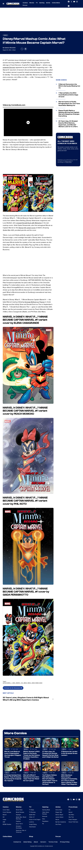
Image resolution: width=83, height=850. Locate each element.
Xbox (43, 819)
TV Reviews (32, 812)
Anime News (59, 810)
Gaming (41, 2)
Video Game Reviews (45, 813)
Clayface (18, 821)
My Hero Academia (61, 822)
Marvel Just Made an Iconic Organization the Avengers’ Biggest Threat (12, 754)
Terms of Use (68, 161)
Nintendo (44, 816)
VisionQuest (32, 827)
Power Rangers (73, 819)
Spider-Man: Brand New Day (21, 818)
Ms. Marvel (35, 62)
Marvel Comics (31, 683)
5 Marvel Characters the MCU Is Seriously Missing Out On (69, 86)
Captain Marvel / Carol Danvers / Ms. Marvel (15, 683)
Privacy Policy (68, 162)
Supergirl (18, 814)
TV (37, 2)
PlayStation (45, 821)
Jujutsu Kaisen (59, 817)
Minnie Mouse (39, 683)
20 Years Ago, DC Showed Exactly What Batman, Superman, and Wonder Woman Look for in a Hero (68, 123)
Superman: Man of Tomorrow (21, 831)
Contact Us (17, 842)
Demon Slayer (59, 814)
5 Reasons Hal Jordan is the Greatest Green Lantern (69, 753)
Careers (43, 842)
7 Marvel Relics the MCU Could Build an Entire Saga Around (68, 95)
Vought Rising (33, 824)
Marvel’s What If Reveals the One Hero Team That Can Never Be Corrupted (31, 777)
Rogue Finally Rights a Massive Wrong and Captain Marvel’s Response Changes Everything (69, 113)
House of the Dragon (34, 819)
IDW (4, 822)
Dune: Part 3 (19, 823)
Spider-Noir (32, 814)
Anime (48, 2)
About (36, 842)
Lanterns (31, 822)
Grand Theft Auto (73, 822)
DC (3, 817)
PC (43, 823)
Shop (31, 836)
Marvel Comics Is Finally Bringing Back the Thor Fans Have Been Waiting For (69, 103)
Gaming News (46, 810)
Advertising (27, 842)
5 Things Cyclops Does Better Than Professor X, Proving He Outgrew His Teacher (12, 777)
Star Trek (71, 817)
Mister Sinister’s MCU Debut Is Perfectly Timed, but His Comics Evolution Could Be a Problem (31, 755)
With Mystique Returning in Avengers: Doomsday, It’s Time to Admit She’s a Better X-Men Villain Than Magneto (69, 779)
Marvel (26, 749)
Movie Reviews (20, 812)
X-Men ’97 (32, 817)
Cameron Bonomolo (10, 47)
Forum (25, 5)
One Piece (58, 824)
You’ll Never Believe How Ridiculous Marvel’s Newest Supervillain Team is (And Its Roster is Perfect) (49, 779)
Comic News (6, 810)
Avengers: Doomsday (19, 827)
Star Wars (71, 814)
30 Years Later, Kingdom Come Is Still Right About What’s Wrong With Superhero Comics (26, 698)
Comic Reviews (7, 812)
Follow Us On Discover (12, 688)
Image (4, 819)
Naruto (57, 819)
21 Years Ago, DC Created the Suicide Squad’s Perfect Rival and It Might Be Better (50, 754)
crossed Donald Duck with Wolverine (29, 223)
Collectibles (56, 2)
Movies (31, 2)
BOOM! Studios (7, 824)
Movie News (19, 810)
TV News (31, 810)
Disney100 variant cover (27, 228)
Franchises (73, 807)
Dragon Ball (59, 812)
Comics (25, 2)
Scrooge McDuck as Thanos (35, 302)
